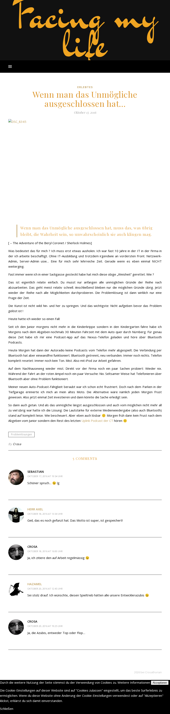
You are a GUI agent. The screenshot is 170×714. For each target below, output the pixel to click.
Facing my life (85, 29)
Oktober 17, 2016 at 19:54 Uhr (45, 476)
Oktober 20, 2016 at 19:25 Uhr (45, 626)
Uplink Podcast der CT (97, 421)
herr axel (35, 509)
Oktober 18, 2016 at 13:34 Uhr (45, 513)
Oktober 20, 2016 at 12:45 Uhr (45, 588)
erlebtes (85, 87)
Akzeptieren (160, 682)
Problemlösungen (21, 434)
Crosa (17, 444)
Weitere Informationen (134, 682)
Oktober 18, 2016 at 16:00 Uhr (45, 551)
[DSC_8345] (85, 170)
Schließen (6, 709)
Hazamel (34, 584)
